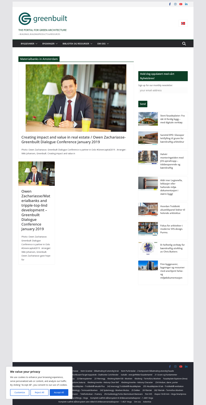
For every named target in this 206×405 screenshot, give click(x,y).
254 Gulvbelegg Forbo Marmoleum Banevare (123, 394)
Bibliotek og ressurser (76, 43)
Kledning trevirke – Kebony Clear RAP (103, 382)
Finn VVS (148, 394)
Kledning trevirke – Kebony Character (137, 382)
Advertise (147, 401)
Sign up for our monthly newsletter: (155, 85)
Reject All (39, 392)
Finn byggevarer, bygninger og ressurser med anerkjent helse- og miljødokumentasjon (172, 271)
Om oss (101, 43)
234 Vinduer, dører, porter (166, 382)
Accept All (59, 392)
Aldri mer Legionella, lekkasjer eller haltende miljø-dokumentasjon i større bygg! (171, 187)
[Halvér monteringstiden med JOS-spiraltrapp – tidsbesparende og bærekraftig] (148, 163)
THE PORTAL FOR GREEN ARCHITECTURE (42, 30)
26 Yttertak (147, 390)
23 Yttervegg (99, 378)
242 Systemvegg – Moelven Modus (114, 390)
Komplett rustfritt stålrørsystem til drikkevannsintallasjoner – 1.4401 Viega (121, 398)
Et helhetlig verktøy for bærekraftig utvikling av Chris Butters (172, 248)
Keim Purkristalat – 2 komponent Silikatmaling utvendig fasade (147, 371)
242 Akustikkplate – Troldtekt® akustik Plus (86, 386)
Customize (19, 392)
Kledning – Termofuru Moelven (148, 378)
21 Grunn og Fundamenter (166, 374)
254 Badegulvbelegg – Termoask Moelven (80, 390)
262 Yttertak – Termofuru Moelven (168, 390)
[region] (39, 383)
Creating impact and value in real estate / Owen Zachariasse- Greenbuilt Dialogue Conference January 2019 (73, 139)
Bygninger (48, 43)
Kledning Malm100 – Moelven (120, 378)
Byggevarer (27, 43)
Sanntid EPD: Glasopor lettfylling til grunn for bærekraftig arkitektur (172, 138)
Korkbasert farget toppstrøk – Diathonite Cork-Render (95, 374)
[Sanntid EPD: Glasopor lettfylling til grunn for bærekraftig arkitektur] (148, 140)
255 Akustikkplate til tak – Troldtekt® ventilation (163, 386)
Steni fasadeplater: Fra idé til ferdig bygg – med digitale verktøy (172, 119)
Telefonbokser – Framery (91, 394)
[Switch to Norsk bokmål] (183, 23)
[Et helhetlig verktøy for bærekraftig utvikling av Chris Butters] (148, 250)
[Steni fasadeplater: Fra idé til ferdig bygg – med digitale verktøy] (148, 121)
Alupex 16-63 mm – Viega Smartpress (170, 394)
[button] (36, 44)
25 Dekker (136, 390)
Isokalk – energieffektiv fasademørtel (136, 374)
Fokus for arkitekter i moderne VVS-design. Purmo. (171, 229)
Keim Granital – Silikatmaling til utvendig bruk (100, 371)
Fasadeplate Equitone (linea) (175, 378)
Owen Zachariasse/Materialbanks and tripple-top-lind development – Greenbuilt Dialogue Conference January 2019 (35, 210)
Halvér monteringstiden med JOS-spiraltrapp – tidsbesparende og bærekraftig (172, 161)
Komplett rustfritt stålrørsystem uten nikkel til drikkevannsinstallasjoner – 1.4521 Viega (95, 401)
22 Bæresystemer (84, 378)
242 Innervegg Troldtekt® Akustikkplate (124, 386)
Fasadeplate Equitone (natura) (72, 382)
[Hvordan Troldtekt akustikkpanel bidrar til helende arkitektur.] (148, 211)
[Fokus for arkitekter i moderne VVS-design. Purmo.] (148, 231)
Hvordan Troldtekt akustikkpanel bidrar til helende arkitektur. (172, 210)
